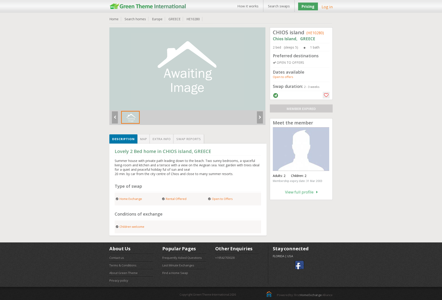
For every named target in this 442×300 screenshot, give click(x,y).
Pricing (308, 6)
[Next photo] (260, 119)
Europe (157, 19)
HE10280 (193, 19)
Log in (327, 6)
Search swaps (279, 6)
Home (114, 19)
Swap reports (188, 139)
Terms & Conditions (123, 265)
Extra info (162, 139)
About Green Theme (123, 273)
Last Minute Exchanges (178, 265)
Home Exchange (311, 295)
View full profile (300, 192)
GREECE (174, 19)
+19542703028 (225, 258)
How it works (248, 6)
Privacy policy (118, 280)
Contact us (116, 258)
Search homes (135, 19)
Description (123, 139)
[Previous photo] (115, 119)
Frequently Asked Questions (182, 258)
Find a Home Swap (175, 273)
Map (143, 139)
